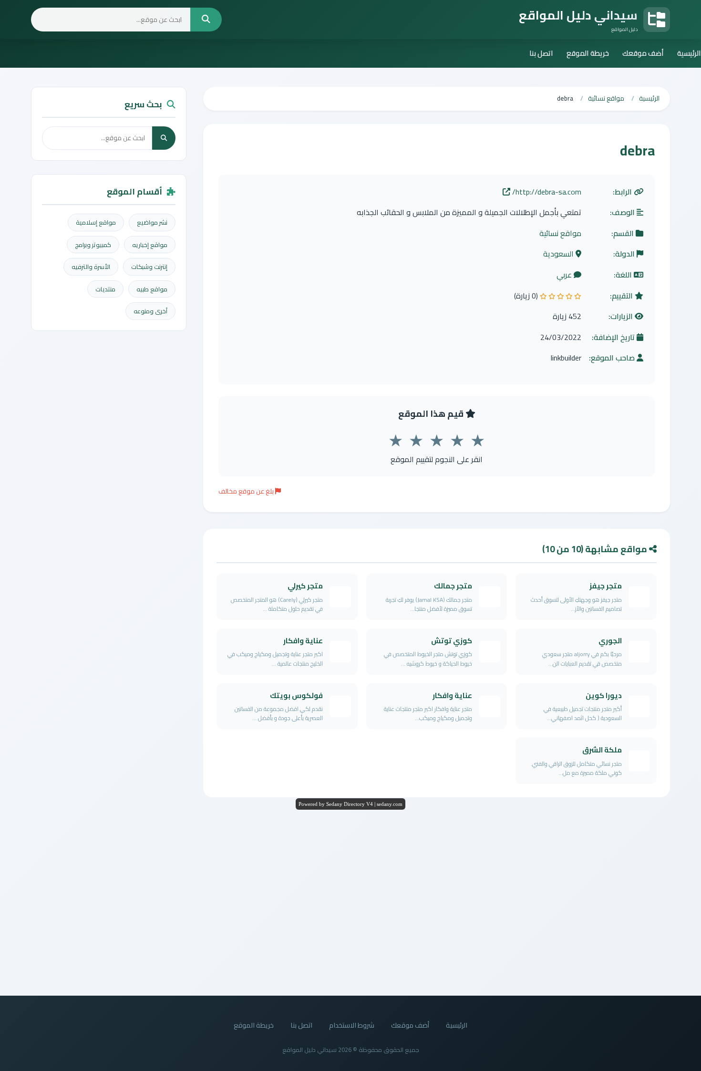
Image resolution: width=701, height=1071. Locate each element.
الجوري (610, 641)
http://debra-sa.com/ (545, 192)
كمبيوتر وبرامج (93, 244)
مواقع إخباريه (149, 244)
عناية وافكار (303, 641)
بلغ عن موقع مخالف (246, 491)
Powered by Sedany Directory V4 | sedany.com (350, 804)
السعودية (559, 254)
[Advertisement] (350, 900)
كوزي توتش (451, 641)
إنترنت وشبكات (149, 266)
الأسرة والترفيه (91, 266)
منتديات (105, 289)
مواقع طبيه (151, 289)
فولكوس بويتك (296, 695)
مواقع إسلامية (96, 222)
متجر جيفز (605, 586)
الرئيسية (689, 53)
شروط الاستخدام (351, 1025)
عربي (565, 275)
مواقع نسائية (560, 233)
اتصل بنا (541, 53)
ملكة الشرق (602, 750)
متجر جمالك (453, 586)
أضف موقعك (643, 53)
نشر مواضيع (152, 222)
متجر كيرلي (305, 586)
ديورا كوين (604, 695)
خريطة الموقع (588, 53)
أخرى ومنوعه (150, 311)
